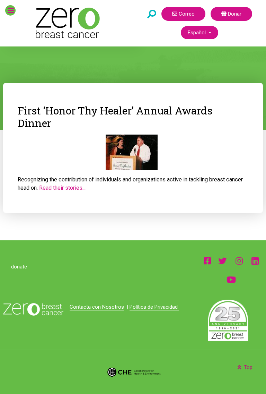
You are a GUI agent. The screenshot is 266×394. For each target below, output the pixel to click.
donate (19, 267)
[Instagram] (239, 260)
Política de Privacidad (154, 307)
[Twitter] (222, 260)
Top (247, 367)
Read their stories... (62, 188)
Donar (234, 14)
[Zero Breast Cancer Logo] (33, 309)
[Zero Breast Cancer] (66, 23)
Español (197, 32)
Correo (186, 14)
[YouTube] (231, 279)
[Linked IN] (255, 260)
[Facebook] (207, 260)
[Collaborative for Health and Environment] (132, 371)
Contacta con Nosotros (97, 307)
